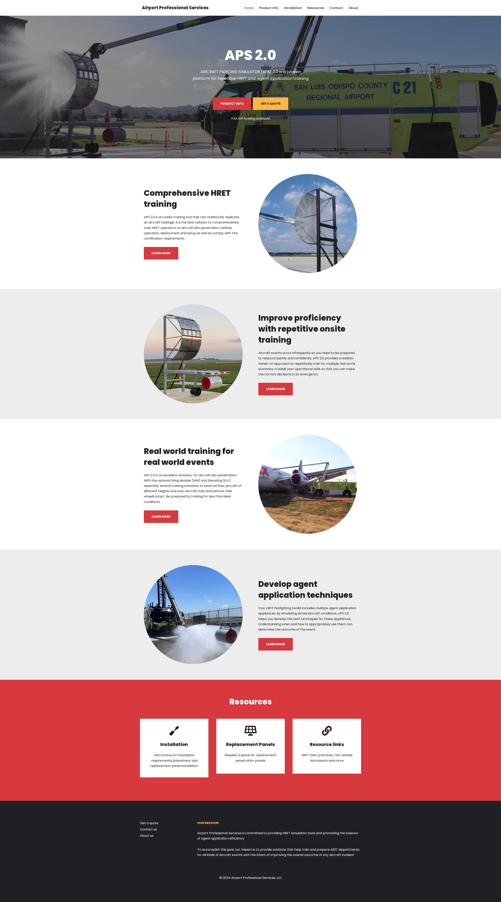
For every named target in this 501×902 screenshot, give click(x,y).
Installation (293, 8)
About (353, 8)
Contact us (148, 829)
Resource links (327, 744)
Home (249, 8)
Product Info (268, 8)
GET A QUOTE (270, 104)
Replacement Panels (250, 744)
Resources (315, 8)
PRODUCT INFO (232, 104)
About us (146, 835)
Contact (336, 8)
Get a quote (149, 823)
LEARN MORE (161, 253)
